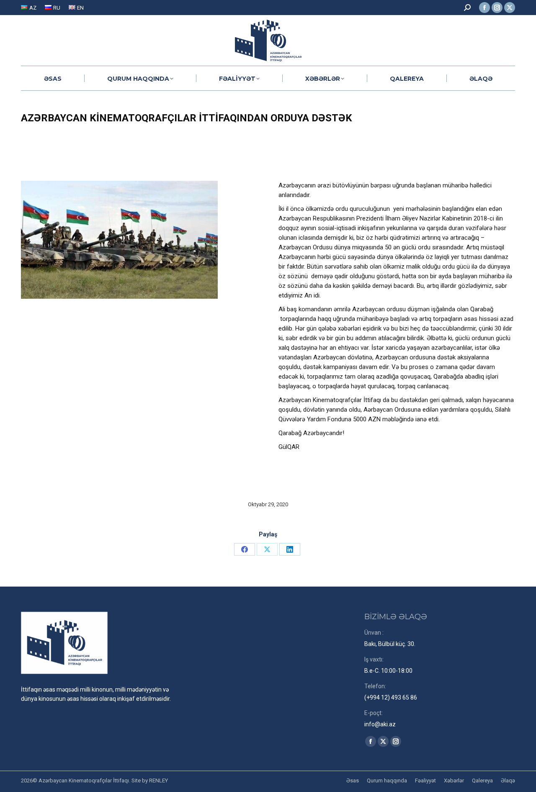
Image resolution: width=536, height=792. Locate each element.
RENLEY (158, 780)
